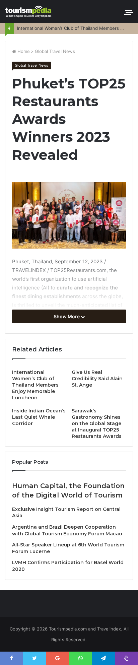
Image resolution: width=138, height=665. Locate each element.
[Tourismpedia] (28, 11)
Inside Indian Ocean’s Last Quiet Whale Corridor (39, 417)
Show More (67, 316)
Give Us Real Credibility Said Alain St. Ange (97, 378)
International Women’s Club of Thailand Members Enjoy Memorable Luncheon (35, 385)
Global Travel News (55, 51)
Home (23, 51)
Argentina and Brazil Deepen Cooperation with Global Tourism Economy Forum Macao (67, 530)
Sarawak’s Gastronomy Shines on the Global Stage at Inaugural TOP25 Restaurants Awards (97, 423)
